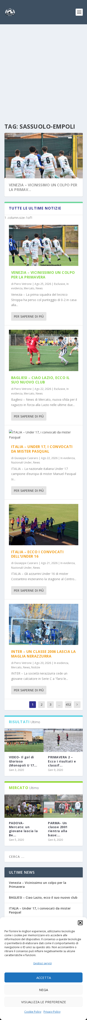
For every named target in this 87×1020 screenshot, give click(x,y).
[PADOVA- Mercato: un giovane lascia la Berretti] (24, 806)
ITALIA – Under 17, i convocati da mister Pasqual (42, 449)
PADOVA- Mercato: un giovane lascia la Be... (23, 829)
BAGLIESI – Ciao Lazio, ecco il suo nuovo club (40, 380)
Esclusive (59, 284)
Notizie (35, 667)
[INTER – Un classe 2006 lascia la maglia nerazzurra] (43, 624)
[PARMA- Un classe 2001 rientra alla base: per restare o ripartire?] (63, 806)
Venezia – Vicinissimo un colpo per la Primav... (43, 187)
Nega (43, 990)
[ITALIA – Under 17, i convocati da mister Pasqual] (43, 435)
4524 (68, 707)
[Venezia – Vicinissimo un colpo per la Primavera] (43, 245)
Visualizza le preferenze (43, 1002)
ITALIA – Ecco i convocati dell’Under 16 (37, 554)
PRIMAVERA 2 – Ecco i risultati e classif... (62, 761)
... (59, 704)
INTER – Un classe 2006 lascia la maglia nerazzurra (43, 654)
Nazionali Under (21, 462)
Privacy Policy (52, 1012)
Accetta (43, 977)
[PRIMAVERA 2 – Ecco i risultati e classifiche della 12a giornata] (63, 740)
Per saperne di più (29, 316)
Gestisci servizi (42, 963)
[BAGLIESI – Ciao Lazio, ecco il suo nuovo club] (43, 350)
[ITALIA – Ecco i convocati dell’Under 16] (43, 524)
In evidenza (67, 458)
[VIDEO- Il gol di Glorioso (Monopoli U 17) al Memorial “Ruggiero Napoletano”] (24, 740)
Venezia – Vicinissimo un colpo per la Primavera (43, 275)
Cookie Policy (32, 1012)
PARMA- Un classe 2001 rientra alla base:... (58, 829)
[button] (80, 923)
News (39, 288)
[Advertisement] (43, 70)
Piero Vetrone (23, 284)
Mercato (29, 288)
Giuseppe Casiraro (26, 458)
